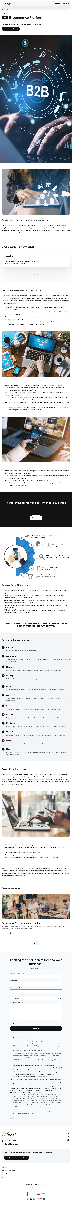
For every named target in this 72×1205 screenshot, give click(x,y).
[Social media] (68, 1133)
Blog (3, 1177)
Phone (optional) (15, 988)
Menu (67, 3)
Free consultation (10, 29)
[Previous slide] (3, 274)
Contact (57, 3)
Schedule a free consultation (15, 1158)
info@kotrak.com (12, 1144)
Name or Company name (17, 973)
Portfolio (5, 1174)
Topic (11, 995)
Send (35, 1028)
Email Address (14, 980)
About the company (8, 1170)
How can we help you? (16, 1002)
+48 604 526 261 (12, 1141)
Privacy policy (36, 1187)
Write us (35, 518)
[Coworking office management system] (36, 914)
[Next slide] (68, 274)
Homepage (5, 9)
